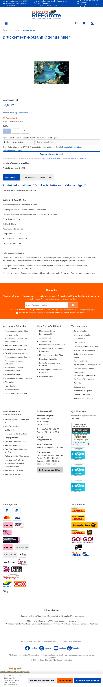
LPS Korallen (79, 342)
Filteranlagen (10, 382)
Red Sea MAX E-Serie (14, 460)
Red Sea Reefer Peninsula (16, 442)
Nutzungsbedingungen (12, 150)
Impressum (79, 616)
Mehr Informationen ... (11, 684)
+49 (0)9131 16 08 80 (50, 429)
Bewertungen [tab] (45, 177)
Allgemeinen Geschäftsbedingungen (49, 158)
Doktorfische (10, 430)
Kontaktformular (46, 376)
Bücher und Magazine (83, 391)
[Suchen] (76, 23)
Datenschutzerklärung (57, 616)
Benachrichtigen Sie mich (51, 154)
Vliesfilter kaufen (12, 426)
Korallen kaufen (80, 331)
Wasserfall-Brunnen (82, 395)
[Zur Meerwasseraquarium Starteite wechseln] (51, 14)
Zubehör (77, 383)
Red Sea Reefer (12, 335)
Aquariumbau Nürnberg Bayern (87, 365)
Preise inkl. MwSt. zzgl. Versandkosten (15, 113)
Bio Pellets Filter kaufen (84, 379)
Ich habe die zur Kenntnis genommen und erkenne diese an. (53, 313)
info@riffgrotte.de (44, 440)
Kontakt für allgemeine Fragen (50, 447)
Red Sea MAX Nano (13, 474)
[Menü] (6, 23)
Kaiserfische (10, 386)
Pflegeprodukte (11, 438)
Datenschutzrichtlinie (71, 147)
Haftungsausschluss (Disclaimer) (33, 616)
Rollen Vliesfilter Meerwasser (17, 456)
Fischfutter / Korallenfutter (16, 394)
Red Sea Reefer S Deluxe (16, 434)
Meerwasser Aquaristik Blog (51, 355)
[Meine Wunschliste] (84, 23)
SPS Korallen (79, 339)
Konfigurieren (65, 680)
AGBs (70, 616)
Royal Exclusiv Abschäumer (16, 353)
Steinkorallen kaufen (82, 335)
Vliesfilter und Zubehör (83, 398)
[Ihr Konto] (92, 23)
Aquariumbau (45, 338)
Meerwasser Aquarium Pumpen (18, 378)
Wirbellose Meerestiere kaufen (87, 346)
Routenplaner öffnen (51, 470)
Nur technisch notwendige (42, 680)
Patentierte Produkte (48, 359)
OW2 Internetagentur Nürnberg (62, 621)
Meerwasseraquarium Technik (17, 349)
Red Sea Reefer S (12, 445)
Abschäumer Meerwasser (84, 350)
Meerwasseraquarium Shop (16, 331)
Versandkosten (50, 655)
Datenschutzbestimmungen (77, 158)
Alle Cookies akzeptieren (87, 680)
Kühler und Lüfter (81, 361)
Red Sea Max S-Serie (14, 470)
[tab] (11, 177)
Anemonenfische (12, 390)
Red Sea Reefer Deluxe (84, 369)
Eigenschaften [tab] (29, 177)
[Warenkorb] (98, 22)
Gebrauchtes (79, 387)
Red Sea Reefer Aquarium (16, 345)
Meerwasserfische (12, 374)
